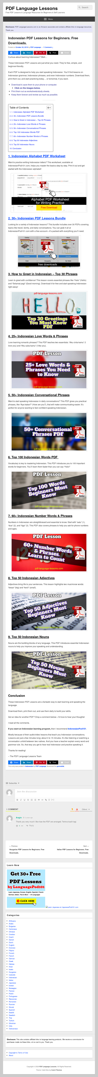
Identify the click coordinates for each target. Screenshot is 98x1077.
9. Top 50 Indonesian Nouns (22, 144)
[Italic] (21, 799)
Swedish (12, 1015)
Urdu (10, 1026)
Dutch (11, 942)
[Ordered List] (31, 799)
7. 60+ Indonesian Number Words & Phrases (29, 136)
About (11, 1055)
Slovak (11, 1007)
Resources (13, 999)
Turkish (11, 1020)
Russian (12, 1004)
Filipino (11, 950)
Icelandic (12, 975)
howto (11, 969)
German (12, 958)
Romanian (12, 1001)
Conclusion (17, 148)
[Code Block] (42, 799)
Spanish (12, 1010)
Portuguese (13, 996)
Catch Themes (56, 1070)
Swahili (11, 1012)
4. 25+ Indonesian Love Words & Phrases (28, 124)
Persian (11, 991)
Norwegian (12, 988)
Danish (11, 939)
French (11, 956)
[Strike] (28, 799)
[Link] (46, 799)
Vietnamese (13, 1028)
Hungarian (12, 972)
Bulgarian (12, 926)
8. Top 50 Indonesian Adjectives (24, 140)
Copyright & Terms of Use (18, 1052)
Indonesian (29, 766)
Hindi (11, 966)
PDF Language (35, 47)
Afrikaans (12, 921)
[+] (52, 800)
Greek (11, 961)
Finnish (11, 953)
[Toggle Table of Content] (48, 108)
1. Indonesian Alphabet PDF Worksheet (27, 112)
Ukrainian (12, 1023)
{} (49, 800)
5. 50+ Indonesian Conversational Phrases (28, 128)
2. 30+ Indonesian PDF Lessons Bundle (27, 115)
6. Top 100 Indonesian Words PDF (25, 132)
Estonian (12, 948)
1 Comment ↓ (48, 47)
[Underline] (24, 799)
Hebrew (11, 964)
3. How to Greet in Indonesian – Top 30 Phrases (31, 120)
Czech (11, 937)
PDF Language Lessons (32, 8)
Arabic (11, 923)
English (11, 945)
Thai (10, 1018)
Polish (11, 993)
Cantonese (13, 929)
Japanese (12, 983)
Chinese (12, 931)
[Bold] (17, 799)
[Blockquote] (39, 799)
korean (11, 985)
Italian (11, 980)
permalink (60, 766)
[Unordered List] (35, 799)
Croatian (12, 934)
